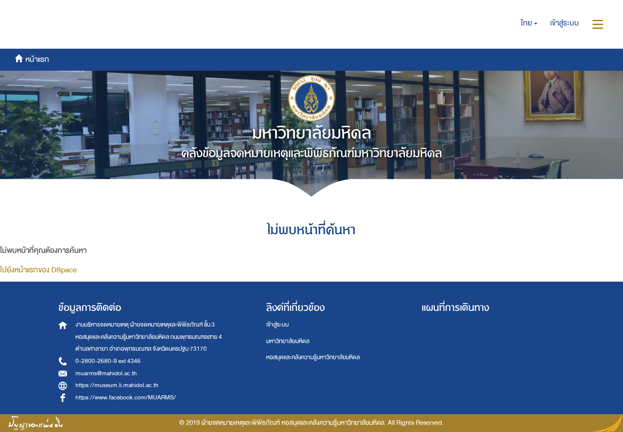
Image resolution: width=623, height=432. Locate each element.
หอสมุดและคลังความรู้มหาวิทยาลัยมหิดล (313, 357)
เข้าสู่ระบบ (277, 324)
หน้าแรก (41, 10)
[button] (529, 23)
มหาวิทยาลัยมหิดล (287, 341)
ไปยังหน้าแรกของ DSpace (38, 270)
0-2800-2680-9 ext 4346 (108, 361)
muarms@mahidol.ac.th (106, 373)
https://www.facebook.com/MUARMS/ (125, 397)
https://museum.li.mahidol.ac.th (117, 385)
